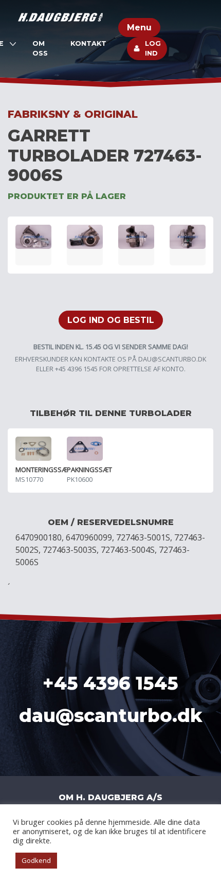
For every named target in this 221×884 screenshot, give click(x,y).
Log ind (153, 48)
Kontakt (88, 43)
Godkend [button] (36, 860)
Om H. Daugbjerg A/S (110, 797)
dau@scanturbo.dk (172, 359)
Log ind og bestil (110, 320)
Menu (139, 27)
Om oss (40, 48)
